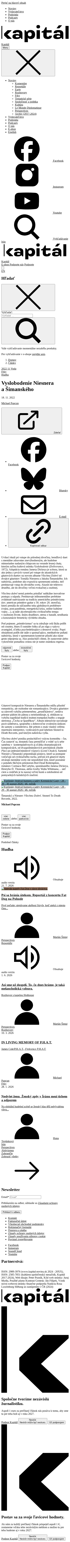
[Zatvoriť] (28, 62)
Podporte (29, 264)
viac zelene (6, 817)
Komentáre (21, 83)
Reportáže (20, 86)
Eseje (18, 89)
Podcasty (13, 17)
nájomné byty (7, 649)
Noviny (12, 8)
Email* (5, 1197)
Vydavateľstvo (16, 11)
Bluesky (63, 490)
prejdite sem (38, 354)
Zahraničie (7, 1153)
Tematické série (23, 98)
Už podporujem (56, 1422)
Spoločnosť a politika (26, 101)
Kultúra (19, 104)
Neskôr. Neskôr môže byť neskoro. (33, 1421)
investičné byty (26, 649)
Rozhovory (21, 92)
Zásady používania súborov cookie (27, 1236)
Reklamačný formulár (19, 1227)
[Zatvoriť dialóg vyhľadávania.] (2, 268)
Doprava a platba (17, 1230)
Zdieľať (57, 432)
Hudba (5, 374)
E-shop (12, 129)
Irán (3, 241)
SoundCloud (15, 1251)
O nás (11, 20)
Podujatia (13, 14)
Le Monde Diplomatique (28, 107)
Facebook (13, 1245)
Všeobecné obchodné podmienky (26, 1224)
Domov (12, 359)
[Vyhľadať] (28, 330)
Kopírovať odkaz (38, 545)
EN (3, 271)
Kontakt (12, 1218)
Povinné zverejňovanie (20, 1239)
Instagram (13, 1248)
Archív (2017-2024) (26, 113)
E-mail (62, 516)
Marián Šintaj (60, 937)
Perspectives (21, 110)
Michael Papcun (10, 403)
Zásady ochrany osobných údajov (26, 1233)
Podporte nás (17, 264)
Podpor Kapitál (6, 666)
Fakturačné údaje (17, 1221)
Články (12, 362)
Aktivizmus (7, 1150)
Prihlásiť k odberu (11, 1212)
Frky (17, 95)
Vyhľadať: (7, 312)
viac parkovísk (24, 817)
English (12, 132)
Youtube (12, 1254)
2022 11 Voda (8, 368)
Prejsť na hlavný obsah (13, 2)
